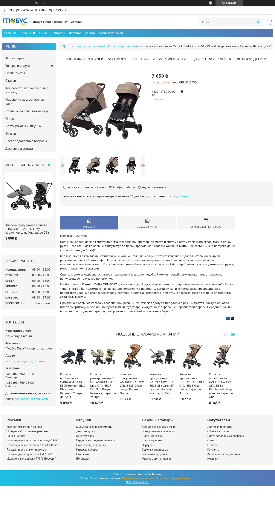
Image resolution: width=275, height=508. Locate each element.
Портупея (148, 445)
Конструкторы (85, 435)
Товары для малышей (89, 46)
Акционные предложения (223, 454)
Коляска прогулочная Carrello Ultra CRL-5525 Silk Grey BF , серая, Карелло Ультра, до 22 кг (163, 384)
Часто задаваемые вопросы (26, 141)
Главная (10, 33)
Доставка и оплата (82, 33)
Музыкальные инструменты (94, 426)
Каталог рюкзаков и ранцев (24, 426)
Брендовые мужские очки (158, 431)
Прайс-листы (15, 73)
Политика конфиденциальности (175, 478)
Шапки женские (152, 435)
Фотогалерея (14, 58)
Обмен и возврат (218, 431)
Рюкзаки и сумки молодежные (26, 449)
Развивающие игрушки (91, 445)
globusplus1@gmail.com (31, 398)
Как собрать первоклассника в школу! (26, 90)
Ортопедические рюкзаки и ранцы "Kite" (32, 440)
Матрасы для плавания (157, 458)
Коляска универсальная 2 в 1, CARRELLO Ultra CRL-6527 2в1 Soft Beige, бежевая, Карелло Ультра (103, 386)
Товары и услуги (17, 66)
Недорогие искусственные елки (24, 101)
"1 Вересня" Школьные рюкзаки (27, 431)
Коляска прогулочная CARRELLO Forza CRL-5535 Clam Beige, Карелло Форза (191, 384)
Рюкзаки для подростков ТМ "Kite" (29, 454)
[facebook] (228, 319)
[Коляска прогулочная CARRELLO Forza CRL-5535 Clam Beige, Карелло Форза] (192, 356)
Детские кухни (85, 431)
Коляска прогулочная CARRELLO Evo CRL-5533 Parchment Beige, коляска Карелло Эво (221, 386)
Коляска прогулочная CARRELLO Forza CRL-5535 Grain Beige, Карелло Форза (132, 384)
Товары (25, 33)
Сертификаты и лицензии (24, 126)
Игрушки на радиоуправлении (95, 440)
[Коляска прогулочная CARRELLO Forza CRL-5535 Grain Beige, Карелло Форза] (133, 356)
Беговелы (82, 458)
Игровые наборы (87, 449)
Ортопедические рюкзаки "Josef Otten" (31, 445)
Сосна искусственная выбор (26, 111)
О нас (43, 33)
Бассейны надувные (155, 454)
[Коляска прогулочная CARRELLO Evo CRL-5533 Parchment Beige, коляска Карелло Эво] (222, 356)
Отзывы (11, 133)
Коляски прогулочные (123, 46)
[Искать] (258, 22)
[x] (232, 319)
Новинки (212, 458)
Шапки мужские (152, 440)
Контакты (58, 33)
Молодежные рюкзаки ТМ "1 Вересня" (31, 458)
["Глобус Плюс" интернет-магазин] (15, 21)
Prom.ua (156, 474)
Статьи (10, 80)
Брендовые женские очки (158, 426)
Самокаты (82, 454)
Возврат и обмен (111, 33)
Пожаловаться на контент (138, 478)
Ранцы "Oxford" (16, 435)
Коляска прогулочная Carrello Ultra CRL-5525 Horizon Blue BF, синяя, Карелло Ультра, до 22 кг (73, 386)
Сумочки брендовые (155, 449)
